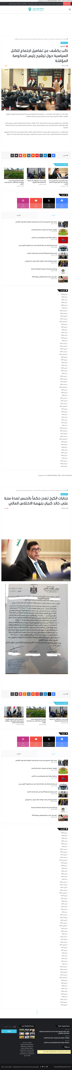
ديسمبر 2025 (63, 310)
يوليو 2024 (64, 357)
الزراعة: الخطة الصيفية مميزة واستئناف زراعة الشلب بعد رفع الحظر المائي (14, 182)
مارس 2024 (64, 368)
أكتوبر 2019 (64, 466)
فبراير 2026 (64, 305)
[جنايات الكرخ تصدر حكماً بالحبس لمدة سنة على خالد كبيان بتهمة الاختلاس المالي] (58, 173)
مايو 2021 (64, 414)
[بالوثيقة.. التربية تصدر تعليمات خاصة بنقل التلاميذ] (63, 232)
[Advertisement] (36, 19)
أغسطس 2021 (63, 406)
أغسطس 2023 (63, 387)
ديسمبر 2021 (63, 398)
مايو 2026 (64, 297)
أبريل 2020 (64, 450)
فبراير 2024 (64, 370)
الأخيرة (18, 215)
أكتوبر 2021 (64, 400)
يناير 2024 (64, 373)
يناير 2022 (64, 395)
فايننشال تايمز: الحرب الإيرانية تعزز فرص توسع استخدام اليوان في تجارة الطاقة (40, 3)
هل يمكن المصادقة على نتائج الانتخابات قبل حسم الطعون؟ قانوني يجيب (37, 245)
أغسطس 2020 (63, 439)
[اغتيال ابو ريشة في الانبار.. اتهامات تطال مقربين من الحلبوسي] (63, 263)
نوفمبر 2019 (63, 463)
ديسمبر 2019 (63, 461)
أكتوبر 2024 (63, 349)
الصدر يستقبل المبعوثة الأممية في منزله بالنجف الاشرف (42, 253)
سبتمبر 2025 (63, 319)
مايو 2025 (64, 329)
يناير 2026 (64, 308)
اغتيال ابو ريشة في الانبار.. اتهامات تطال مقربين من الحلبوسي (41, 261)
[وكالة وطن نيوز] (36, 9)
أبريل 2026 (64, 299)
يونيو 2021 (64, 411)
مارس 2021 (64, 420)
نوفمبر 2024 (63, 346)
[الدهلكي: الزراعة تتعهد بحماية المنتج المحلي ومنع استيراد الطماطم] (32, 1037)
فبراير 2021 (64, 422)
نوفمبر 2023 (63, 379)
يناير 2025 (64, 340)
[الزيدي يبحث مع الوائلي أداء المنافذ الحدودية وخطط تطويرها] (36, 173)
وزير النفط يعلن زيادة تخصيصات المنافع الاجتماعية (44, 269)
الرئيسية (65, 39)
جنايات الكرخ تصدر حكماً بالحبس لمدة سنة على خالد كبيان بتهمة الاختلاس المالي (58, 182)
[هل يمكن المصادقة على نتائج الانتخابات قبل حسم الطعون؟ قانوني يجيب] (63, 248)
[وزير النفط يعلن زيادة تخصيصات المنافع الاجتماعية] (63, 271)
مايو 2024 (64, 362)
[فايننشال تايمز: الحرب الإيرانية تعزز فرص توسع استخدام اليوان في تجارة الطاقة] (27, 1033)
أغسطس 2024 (63, 354)
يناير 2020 (64, 458)
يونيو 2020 (64, 444)
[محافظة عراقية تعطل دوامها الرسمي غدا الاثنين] (63, 240)
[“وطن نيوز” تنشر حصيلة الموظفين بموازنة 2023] (63, 279)
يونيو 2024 (64, 360)
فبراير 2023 (64, 392)
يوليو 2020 (64, 441)
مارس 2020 (64, 452)
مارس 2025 (64, 335)
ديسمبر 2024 (63, 343)
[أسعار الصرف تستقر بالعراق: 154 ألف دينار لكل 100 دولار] (27, 1037)
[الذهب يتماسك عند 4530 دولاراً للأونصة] (21, 1037)
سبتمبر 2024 (63, 351)
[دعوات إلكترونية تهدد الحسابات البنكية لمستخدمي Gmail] (21, 1033)
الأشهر (53, 215)
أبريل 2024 (64, 365)
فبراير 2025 (64, 338)
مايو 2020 (64, 447)
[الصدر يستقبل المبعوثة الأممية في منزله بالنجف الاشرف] (63, 255)
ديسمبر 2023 (63, 376)
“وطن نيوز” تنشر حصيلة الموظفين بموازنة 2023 (44, 276)
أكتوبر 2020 (63, 433)
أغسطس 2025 (63, 321)
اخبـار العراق (59, 39)
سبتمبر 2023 (63, 384)
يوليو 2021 (64, 409)
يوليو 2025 (64, 324)
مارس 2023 (64, 390)
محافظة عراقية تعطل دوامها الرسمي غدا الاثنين (44, 237)
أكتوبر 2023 (63, 381)
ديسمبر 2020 (63, 428)
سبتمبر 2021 (63, 403)
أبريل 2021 (64, 417)
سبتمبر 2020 (63, 436)
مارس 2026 (64, 302)
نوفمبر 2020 (63, 431)
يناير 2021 (64, 425)
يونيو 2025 (64, 327)
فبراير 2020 (64, 455)
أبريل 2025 (64, 332)
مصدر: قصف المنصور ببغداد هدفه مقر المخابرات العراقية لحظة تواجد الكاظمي (36, 222)
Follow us (67, 1047)
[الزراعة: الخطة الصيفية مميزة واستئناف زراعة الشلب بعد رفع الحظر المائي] (14, 173)
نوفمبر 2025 (63, 313)
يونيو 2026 (64, 294)
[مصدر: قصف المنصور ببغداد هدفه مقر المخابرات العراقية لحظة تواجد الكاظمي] (63, 224)
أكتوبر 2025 (63, 316)
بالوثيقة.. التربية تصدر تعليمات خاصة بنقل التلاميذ (44, 229)
